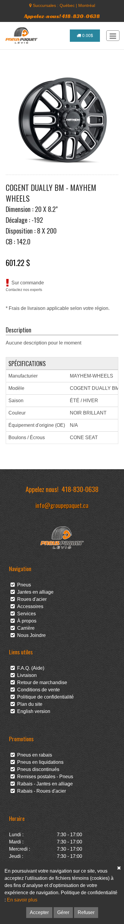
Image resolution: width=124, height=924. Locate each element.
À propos (25, 620)
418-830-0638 (80, 489)
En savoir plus (22, 899)
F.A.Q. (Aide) (29, 668)
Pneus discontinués (37, 769)
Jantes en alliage (34, 592)
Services (25, 613)
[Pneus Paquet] (22, 35)
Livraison (26, 675)
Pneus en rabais (33, 754)
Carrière (25, 628)
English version (32, 711)
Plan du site (28, 704)
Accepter (39, 912)
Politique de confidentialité (44, 696)
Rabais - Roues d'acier (40, 791)
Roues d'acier (31, 599)
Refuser (86, 912)
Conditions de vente (37, 689)
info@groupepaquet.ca (62, 505)
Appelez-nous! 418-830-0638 (62, 16)
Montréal (86, 5)
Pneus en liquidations (39, 762)
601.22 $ (18, 262)
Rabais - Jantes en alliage (44, 783)
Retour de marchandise (41, 682)
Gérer (63, 912)
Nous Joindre (30, 635)
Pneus (23, 584)
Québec (67, 5)
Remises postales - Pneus (44, 776)
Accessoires (29, 606)
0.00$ (87, 35)
